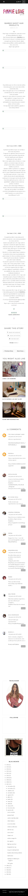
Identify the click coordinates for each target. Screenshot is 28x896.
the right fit (10, 841)
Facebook (21, 484)
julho (9, 797)
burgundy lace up (11, 847)
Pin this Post (15, 338)
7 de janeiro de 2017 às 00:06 (15, 514)
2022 (7, 773)
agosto (9, 795)
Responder (23, 446)
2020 (7, 777)
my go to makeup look (13, 850)
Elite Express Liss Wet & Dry (12, 399)
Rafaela (11, 453)
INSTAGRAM (11, 445)
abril (9, 803)
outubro (10, 790)
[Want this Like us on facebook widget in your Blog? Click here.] (26, 894)
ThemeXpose (5, 892)
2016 (7, 865)
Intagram (11, 486)
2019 (7, 780)
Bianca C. (11, 632)
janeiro (9, 810)
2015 (7, 867)
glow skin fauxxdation (11, 419)
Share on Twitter (15, 335)
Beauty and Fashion (13, 644)
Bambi (10, 577)
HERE (19, 146)
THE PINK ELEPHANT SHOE (16, 443)
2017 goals (10, 863)
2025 (7, 767)
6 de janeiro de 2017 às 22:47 (14, 499)
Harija (10, 533)
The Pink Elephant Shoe (16, 434)
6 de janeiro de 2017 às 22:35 (15, 476)
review (15, 342)
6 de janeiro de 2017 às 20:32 (15, 436)
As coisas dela (13, 497)
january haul (10, 815)
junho (9, 799)
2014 (7, 870)
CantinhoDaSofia (13, 484)
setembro (10, 792)
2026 (7, 764)
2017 (7, 784)
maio (9, 801)
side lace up (10, 829)
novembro (10, 788)
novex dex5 (10, 832)
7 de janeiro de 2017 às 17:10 (14, 617)
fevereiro (10, 808)
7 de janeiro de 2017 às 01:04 (14, 535)
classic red (10, 835)
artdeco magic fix (11, 838)
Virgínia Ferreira (14, 512)
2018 (7, 782)
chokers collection (12, 826)
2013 (7, 872)
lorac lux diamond (9, 378)
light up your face (11, 844)
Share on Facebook (14, 332)
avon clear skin (11, 824)
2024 (7, 769)
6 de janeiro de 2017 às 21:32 (14, 455)
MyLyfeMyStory (12, 541)
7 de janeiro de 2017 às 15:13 (14, 579)
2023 (7, 771)
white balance (11, 821)
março (9, 805)
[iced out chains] (14, 755)
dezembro (10, 786)
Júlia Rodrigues (13, 615)
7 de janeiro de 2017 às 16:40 (14, 596)
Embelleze (20, 37)
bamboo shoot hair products (14, 853)
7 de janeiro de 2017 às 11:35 (14, 552)
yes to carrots (11, 812)
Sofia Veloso (12, 474)
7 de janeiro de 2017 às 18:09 (14, 634)
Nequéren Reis (13, 550)
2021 (7, 775)
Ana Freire (11, 594)
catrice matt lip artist (12, 818)
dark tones (10, 855)
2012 (7, 874)
